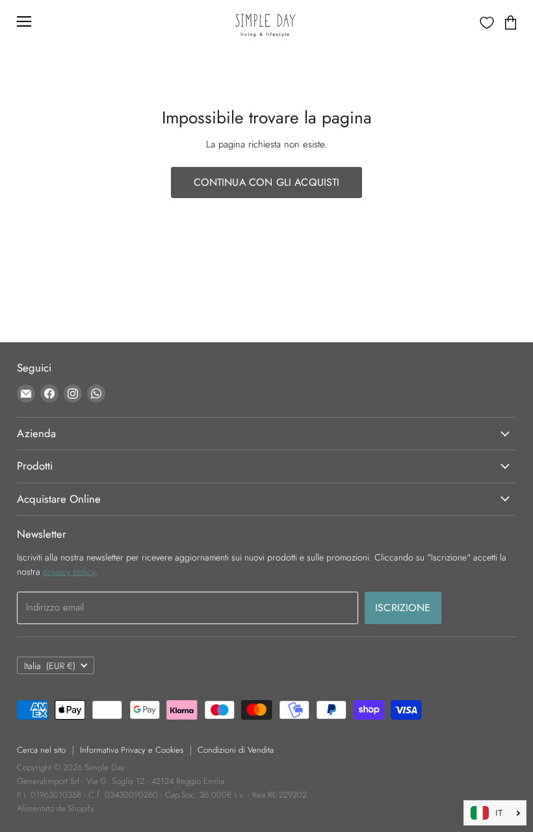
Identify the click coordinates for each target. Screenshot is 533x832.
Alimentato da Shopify (55, 808)
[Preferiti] (486, 23)
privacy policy (69, 571)
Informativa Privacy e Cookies (131, 750)
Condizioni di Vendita (236, 750)
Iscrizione (403, 607)
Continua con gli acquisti (267, 182)
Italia (49, 665)
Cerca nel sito (41, 750)
